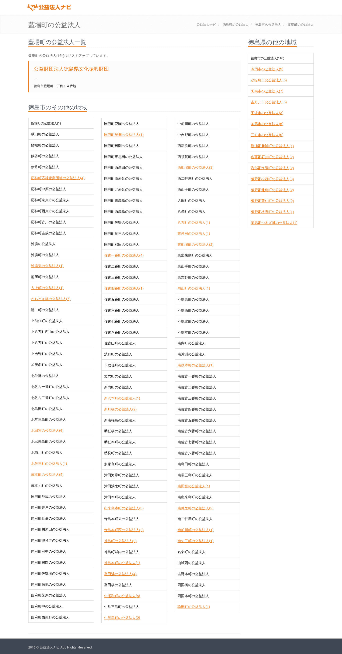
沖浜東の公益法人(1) (47, 265)
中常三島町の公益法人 (121, 606)
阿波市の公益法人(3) (267, 112)
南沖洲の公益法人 (192, 353)
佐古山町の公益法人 (120, 342)
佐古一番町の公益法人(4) (124, 255)
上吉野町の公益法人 (47, 353)
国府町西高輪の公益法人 (123, 211)
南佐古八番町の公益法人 (197, 452)
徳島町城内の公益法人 (121, 551)
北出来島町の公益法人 (48, 441)
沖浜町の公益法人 (45, 254)
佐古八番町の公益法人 (121, 332)
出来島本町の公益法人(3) (124, 507)
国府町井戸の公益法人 (48, 507)
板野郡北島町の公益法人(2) (272, 189)
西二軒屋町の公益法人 (195, 178)
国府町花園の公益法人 (121, 123)
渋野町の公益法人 (118, 353)
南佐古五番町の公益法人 (197, 419)
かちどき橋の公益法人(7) (51, 298)
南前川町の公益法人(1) (196, 529)
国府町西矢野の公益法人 (50, 616)
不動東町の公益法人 (193, 299)
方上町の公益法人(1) (47, 287)
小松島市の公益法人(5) (269, 79)
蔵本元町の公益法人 (47, 485)
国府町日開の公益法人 (121, 145)
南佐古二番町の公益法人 (197, 386)
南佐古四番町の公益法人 (197, 408)
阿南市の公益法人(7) (267, 90)
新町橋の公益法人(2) (120, 408)
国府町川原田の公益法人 (50, 529)
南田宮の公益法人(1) (194, 485)
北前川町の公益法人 (47, 452)
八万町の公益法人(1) (194, 222)
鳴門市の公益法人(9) (267, 68)
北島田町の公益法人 (47, 408)
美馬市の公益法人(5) (267, 123)
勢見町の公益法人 (118, 452)
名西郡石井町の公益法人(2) (272, 156)
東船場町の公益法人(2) (196, 244)
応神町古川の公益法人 (48, 221)
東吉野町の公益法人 (193, 277)
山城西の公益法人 (192, 562)
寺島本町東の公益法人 (121, 518)
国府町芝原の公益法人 (48, 594)
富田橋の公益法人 (118, 584)
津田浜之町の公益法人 (121, 485)
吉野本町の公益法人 (193, 573)
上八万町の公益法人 (47, 342)
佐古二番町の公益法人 (121, 266)
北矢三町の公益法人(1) (49, 463)
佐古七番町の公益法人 (121, 321)
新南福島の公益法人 (120, 419)
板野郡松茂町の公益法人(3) (272, 178)
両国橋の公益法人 (192, 584)
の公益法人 (236, 24)
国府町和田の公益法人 (121, 244)
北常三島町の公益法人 (48, 419)
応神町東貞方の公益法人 (50, 199)
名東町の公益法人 (192, 551)
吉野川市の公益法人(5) (269, 101)
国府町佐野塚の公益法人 (50, 573)
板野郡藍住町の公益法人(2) (272, 200)
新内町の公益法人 (118, 386)
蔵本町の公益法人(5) (47, 474)
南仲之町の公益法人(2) (196, 507)
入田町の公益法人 (192, 200)
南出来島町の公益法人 (195, 496)
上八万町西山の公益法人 (50, 331)
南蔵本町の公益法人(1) (196, 364)
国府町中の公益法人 (47, 605)
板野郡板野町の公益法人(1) (272, 211)
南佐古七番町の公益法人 (197, 441)
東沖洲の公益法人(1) (194, 233)
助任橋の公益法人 (118, 430)
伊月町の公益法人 (45, 166)
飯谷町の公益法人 (45, 155)
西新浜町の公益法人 (193, 145)
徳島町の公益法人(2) (120, 540)
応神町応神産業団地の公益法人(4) (58, 177)
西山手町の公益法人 (193, 189)
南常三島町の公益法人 (195, 474)
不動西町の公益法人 (193, 310)
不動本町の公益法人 (193, 332)
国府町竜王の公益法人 (121, 233)
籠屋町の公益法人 (45, 276)
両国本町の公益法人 (193, 595)
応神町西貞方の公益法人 (50, 210)
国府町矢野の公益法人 (121, 222)
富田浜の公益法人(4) (120, 573)
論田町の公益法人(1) (194, 606)
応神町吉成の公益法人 (48, 232)
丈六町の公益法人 (118, 375)
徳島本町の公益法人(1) (122, 562)
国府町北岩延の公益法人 (123, 189)
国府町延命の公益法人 (48, 518)
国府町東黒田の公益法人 (123, 156)
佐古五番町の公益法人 (121, 299)
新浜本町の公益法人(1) (122, 397)
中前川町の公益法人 (193, 123)
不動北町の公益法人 (193, 321)
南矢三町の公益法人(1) (196, 540)
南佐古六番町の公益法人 (197, 430)
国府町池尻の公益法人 (48, 496)
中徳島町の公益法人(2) (122, 617)
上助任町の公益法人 (47, 320)
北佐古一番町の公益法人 (50, 386)
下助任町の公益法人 (120, 364)
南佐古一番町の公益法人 (197, 375)
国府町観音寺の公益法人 (50, 540)
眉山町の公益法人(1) (194, 288)
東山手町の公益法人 (193, 266)
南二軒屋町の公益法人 (195, 518)
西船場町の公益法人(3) (196, 167)
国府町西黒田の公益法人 (123, 167)
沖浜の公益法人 (43, 243)
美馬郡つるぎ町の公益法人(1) (274, 222)
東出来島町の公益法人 (195, 255)
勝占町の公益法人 (45, 309)
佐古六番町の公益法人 (121, 310)
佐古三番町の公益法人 (121, 277)
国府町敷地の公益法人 (48, 584)
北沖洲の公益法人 (45, 375)
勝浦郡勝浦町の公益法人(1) (272, 145)
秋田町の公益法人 (45, 133)
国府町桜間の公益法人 (48, 562)
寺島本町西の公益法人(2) (124, 529)
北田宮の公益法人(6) (47, 430)
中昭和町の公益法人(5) (122, 595)
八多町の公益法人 (192, 211)
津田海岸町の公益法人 (121, 474)
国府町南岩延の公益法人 (123, 178)
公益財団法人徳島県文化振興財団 (71, 68)
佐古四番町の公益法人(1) (124, 288)
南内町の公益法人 (192, 342)
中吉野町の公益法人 (193, 134)
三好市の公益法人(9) (267, 134)
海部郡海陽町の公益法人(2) (272, 167)
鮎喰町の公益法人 (45, 144)
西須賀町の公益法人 (193, 156)
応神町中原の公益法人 (48, 188)
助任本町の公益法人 (120, 441)
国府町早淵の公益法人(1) (124, 134)
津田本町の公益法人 (120, 496)
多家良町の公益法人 (120, 463)
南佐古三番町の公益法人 (197, 397)
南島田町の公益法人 (193, 463)
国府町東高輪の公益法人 (123, 200)
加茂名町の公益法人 (47, 364)
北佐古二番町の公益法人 (50, 397)
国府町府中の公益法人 (48, 551)
